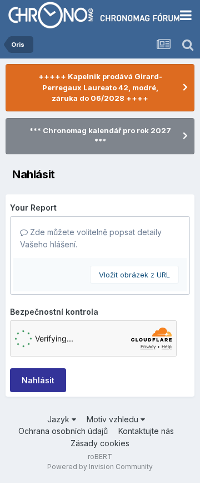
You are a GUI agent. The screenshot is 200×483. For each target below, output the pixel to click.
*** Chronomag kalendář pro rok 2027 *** (100, 136)
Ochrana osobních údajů (63, 431)
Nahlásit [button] (38, 380)
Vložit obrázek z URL (134, 274)
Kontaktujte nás (146, 431)
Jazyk (59, 419)
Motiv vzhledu (114, 419)
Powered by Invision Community (100, 466)
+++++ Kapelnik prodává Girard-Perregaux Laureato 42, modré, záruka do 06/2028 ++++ (100, 87)
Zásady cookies (100, 443)
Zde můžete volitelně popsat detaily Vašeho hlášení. (91, 238)
